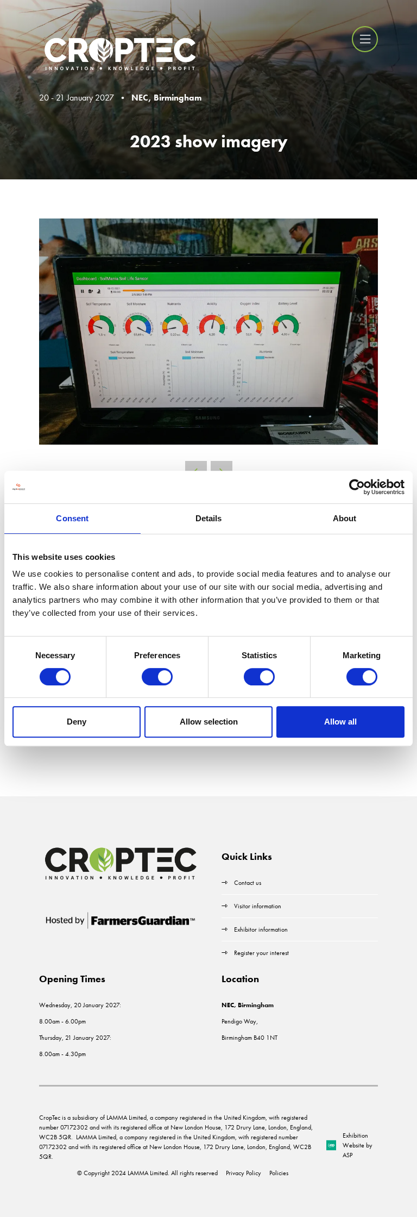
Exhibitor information (261, 929)
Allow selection (209, 721)
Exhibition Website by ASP (357, 1145)
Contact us (247, 882)
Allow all (340, 721)
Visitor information (257, 906)
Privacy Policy (243, 1173)
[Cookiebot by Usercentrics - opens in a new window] (357, 487)
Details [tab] (208, 518)
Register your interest (262, 952)
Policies (278, 1173)
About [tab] (345, 518)
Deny (76, 721)
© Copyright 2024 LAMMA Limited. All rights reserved (147, 1173)
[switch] (157, 676)
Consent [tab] (72, 518)
